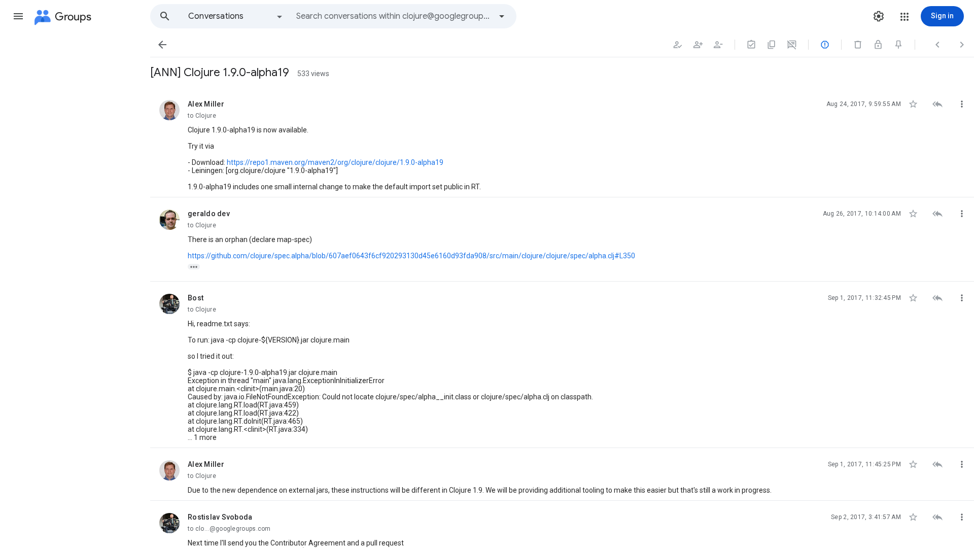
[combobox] (394, 16)
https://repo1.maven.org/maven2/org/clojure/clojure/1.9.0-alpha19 (335, 162)
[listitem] (562, 142)
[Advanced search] (502, 16)
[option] (236, 16)
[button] (18, 16)
